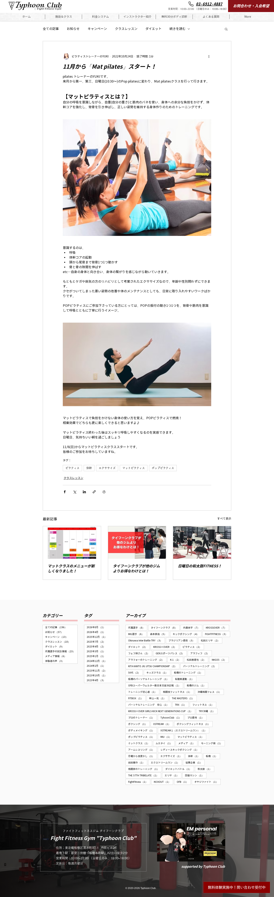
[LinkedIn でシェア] (84, 492)
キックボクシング (187, 634)
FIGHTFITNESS (217, 634)
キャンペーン (97, 29)
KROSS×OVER (166, 646)
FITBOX (137, 698)
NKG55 (220, 659)
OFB (184, 781)
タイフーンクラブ (165, 627)
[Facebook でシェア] (65, 492)
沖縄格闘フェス (211, 691)
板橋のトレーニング (189, 672)
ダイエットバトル (179, 769)
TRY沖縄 (208, 711)
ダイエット (153, 29)
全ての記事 (51, 29)
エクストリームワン (166, 762)
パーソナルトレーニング (201, 666)
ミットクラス (140, 743)
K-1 (176, 659)
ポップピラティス (163, 468)
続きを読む (177, 29)
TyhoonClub (172, 717)
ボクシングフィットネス (195, 724)
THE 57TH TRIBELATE (144, 775)
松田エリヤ (211, 640)
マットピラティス (133, 468)
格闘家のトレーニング (145, 769)
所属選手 (137, 627)
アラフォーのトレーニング (147, 659)
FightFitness (139, 781)
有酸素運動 (185, 679)
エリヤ (173, 775)
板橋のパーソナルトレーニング (149, 679)
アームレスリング (142, 749)
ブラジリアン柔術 (182, 640)
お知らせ (73, 29)
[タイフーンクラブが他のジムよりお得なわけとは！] (137, 542)
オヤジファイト (207, 781)
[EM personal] (191, 842)
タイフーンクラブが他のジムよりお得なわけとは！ (136, 568)
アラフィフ (201, 653)
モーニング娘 (213, 743)
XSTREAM (163, 724)
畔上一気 (158, 698)
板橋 (213, 756)
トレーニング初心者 (143, 691)
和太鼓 (206, 769)
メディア (187, 743)
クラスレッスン (126, 29)
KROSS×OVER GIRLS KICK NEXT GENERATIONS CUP (161, 711)
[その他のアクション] (208, 56)
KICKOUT (163, 781)
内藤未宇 (192, 627)
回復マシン (195, 775)
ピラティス (72, 468)
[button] (63, 16)
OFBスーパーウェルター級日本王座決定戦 (155, 685)
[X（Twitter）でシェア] (74, 492)
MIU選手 (137, 634)
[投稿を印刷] (104, 492)
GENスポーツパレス (171, 653)
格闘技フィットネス (178, 691)
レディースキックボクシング (180, 749)
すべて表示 (224, 518)
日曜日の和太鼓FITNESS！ (200, 566)
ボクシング (139, 724)
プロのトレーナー (142, 717)
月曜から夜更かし (142, 756)
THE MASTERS (184, 698)
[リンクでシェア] (94, 492)
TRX (182, 704)
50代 (135, 672)
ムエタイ (165, 743)
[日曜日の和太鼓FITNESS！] (202, 542)
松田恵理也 (197, 659)
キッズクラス (158, 672)
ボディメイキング (142, 730)
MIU (167, 736)
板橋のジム (197, 685)
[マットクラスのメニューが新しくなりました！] (72, 542)
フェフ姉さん (140, 653)
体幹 (89, 468)
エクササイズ (107, 468)
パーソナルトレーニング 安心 (149, 704)
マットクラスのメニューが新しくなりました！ (71, 568)
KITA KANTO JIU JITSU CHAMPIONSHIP (153, 666)
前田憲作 (137, 762)
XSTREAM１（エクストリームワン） (184, 730)
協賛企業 (195, 762)
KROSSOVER (217, 627)
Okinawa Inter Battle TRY (146, 640)
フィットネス (204, 704)
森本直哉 (159, 634)
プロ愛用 (196, 717)
